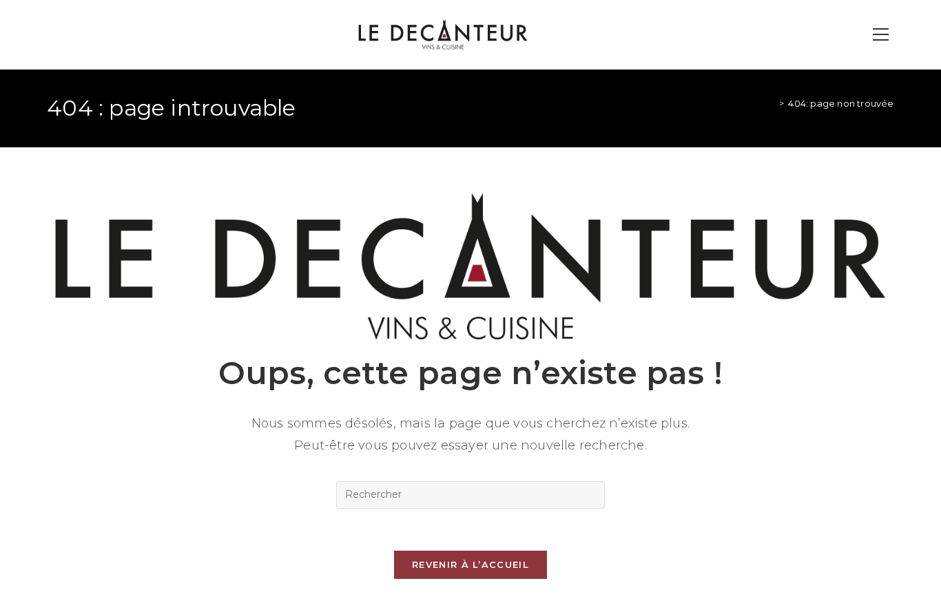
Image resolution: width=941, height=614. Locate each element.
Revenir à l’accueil (470, 564)
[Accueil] (771, 103)
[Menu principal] (881, 34)
